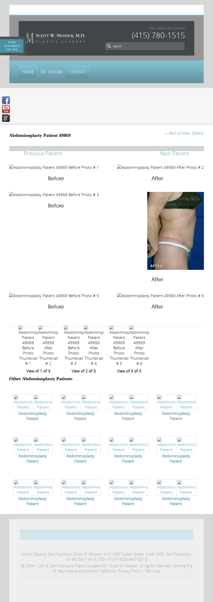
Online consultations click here (11, 46)
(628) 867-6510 (133, 559)
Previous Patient (43, 153)
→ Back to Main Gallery (184, 133)
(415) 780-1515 (158, 35)
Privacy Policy (129, 570)
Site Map (152, 570)
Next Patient (174, 153)
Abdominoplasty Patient (32, 416)
